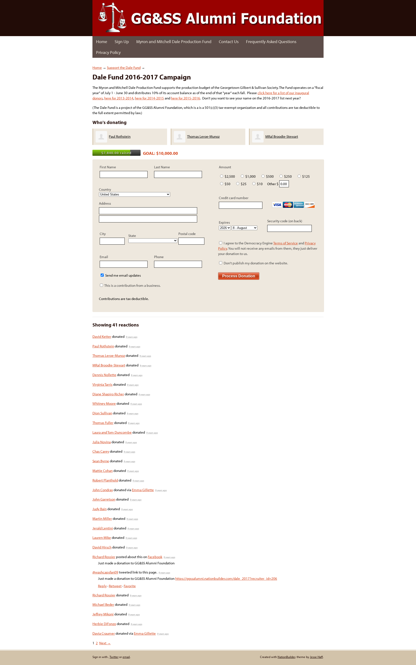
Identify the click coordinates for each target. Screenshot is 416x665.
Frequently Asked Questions (271, 41)
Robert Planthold (105, 480)
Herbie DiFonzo (104, 623)
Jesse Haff (316, 657)
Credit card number (233, 198)
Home (101, 41)
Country (105, 189)
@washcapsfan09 (105, 572)
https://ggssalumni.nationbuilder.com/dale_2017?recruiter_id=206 (226, 578)
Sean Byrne (100, 461)
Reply (102, 586)
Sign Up (122, 41)
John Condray (102, 490)
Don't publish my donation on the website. (255, 263)
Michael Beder (103, 604)
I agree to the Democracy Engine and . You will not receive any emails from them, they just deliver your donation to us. (267, 248)
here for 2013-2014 (118, 98)
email (126, 657)
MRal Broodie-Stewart (281, 136)
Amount (225, 167)
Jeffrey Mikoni (103, 614)
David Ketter (101, 336)
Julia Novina (101, 442)
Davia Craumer (103, 633)
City (103, 233)
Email (104, 256)
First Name (108, 167)
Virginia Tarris (102, 384)
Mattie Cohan (102, 470)
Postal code (187, 233)
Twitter (114, 657)
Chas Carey (100, 451)
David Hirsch (101, 547)
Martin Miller (102, 518)
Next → (105, 643)
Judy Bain (99, 509)
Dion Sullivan (102, 413)
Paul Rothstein (119, 136)
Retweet (115, 586)
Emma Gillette (143, 490)
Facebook (155, 556)
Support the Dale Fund (124, 67)
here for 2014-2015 (149, 98)
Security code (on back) (284, 221)
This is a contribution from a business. (132, 285)
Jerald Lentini (102, 528)
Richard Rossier (103, 556)
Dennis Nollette (104, 374)
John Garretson (103, 499)
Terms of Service (285, 243)
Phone (159, 256)
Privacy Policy (108, 52)
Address (105, 203)
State (132, 235)
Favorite (130, 586)
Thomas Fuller (102, 422)
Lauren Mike (101, 537)
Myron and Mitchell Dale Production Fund (173, 41)
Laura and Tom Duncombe (112, 432)
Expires (224, 222)
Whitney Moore (104, 403)
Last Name (162, 167)
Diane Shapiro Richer (108, 394)
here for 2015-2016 (185, 98)
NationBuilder (286, 657)
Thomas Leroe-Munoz (203, 136)
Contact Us (229, 41)
